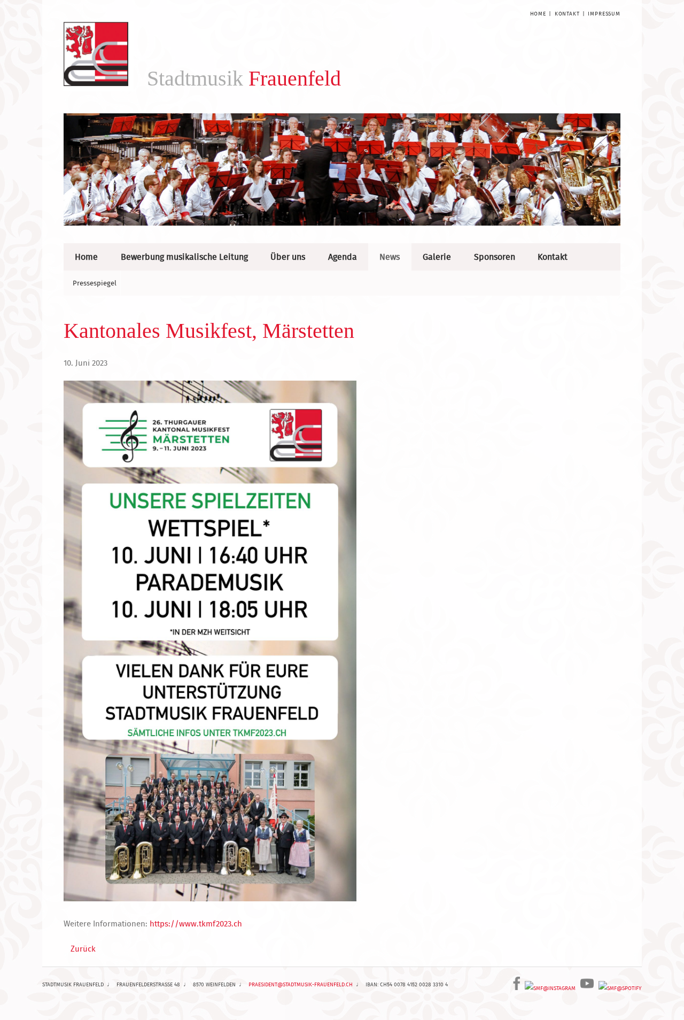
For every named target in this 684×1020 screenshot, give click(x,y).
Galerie (437, 256)
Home (538, 14)
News (389, 256)
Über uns (287, 256)
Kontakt (567, 14)
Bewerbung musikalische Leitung (184, 256)
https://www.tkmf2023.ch (196, 923)
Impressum (604, 14)
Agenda (342, 256)
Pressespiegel (94, 282)
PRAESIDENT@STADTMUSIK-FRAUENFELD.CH (300, 984)
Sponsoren (494, 256)
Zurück (83, 948)
